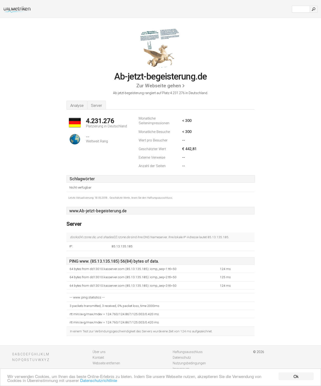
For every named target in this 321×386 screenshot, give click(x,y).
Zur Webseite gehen (158, 85)
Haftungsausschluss (188, 352)
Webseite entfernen (106, 363)
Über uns (99, 352)
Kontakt (98, 357)
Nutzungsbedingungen (189, 363)
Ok (296, 376)
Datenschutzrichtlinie (98, 380)
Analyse (77, 105)
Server (96, 105)
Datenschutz (182, 357)
